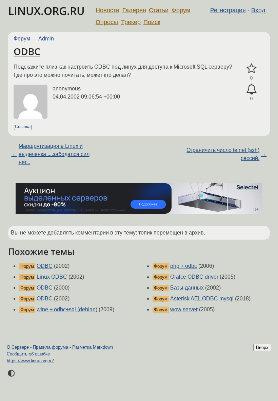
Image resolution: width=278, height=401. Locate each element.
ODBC (27, 51)
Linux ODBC (52, 277)
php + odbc (183, 266)
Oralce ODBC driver (194, 277)
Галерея (134, 10)
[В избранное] (251, 69)
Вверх (262, 347)
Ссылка (23, 126)
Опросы (107, 22)
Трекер (131, 22)
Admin (46, 38)
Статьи (158, 10)
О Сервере (18, 347)
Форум (181, 10)
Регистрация (228, 10)
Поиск (151, 22)
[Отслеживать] (251, 89)
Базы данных (187, 288)
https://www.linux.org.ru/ (30, 360)
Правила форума (50, 347)
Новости (107, 10)
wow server (184, 309)
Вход (258, 10)
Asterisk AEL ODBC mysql (202, 298)
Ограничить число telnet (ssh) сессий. (222, 154)
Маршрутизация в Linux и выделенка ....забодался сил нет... (54, 154)
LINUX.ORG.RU (46, 10)
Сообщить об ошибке (28, 353)
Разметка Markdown (92, 347)
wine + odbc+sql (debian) (67, 309)
